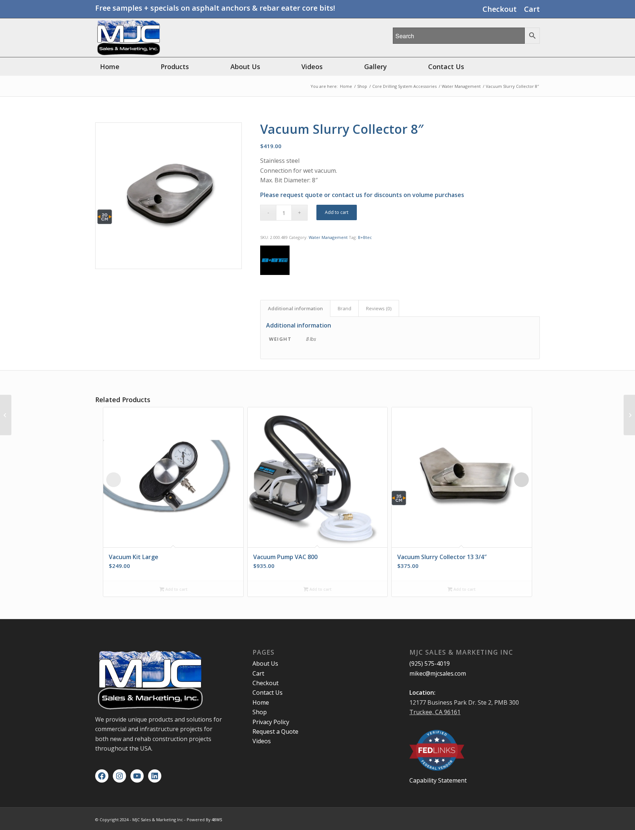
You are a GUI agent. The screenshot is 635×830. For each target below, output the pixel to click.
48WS (217, 819)
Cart (532, 9)
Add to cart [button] (175, 589)
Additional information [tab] (295, 308)
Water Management (328, 237)
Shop (259, 712)
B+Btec (365, 237)
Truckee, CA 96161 (434, 712)
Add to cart (336, 212)
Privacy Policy (270, 722)
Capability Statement (438, 780)
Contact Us (267, 692)
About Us (265, 663)
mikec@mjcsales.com (437, 673)
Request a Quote (275, 731)
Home (260, 702)
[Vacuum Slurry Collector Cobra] (629, 415)
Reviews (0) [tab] (379, 308)
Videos (261, 741)
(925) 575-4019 (429, 663)
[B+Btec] (275, 262)
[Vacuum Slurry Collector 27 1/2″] (5, 415)
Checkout (499, 9)
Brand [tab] (344, 308)
